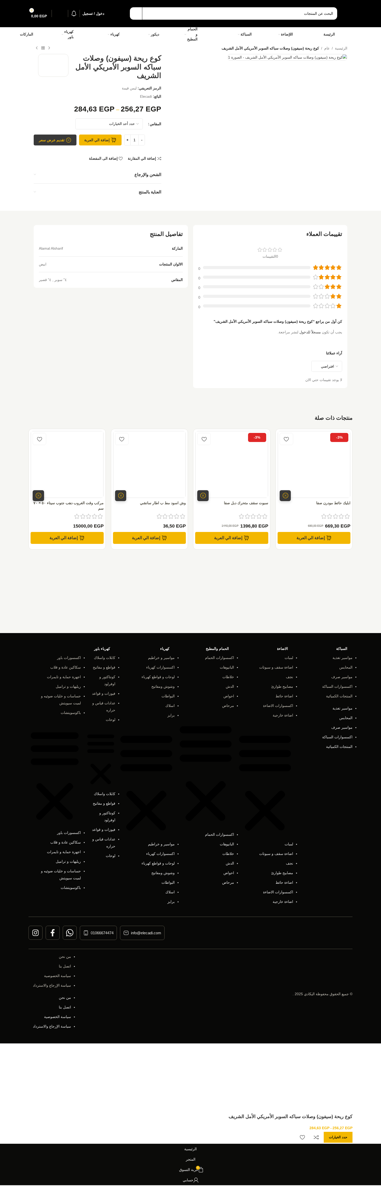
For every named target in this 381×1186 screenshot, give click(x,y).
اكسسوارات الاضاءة (278, 706)
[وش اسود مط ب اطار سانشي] (149, 464)
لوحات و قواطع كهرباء (158, 677)
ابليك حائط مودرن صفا (333, 503)
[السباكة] (259, 34)
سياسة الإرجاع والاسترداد (52, 985)
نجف (289, 677)
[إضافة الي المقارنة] (316, 1137)
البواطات (168, 696)
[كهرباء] (126, 34)
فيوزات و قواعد (103, 693)
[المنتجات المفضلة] (60, 13)
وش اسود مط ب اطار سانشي (163, 503)
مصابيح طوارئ (282, 686)
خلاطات (228, 677)
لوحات (110, 720)
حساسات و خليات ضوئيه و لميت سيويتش (61, 699)
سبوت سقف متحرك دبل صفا (246, 503)
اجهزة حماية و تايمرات (64, 677)
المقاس (155, 124)
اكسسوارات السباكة (337, 686)
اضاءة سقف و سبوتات (276, 667)
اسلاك (170, 706)
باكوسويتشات (71, 713)
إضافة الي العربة (97, 140)
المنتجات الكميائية (339, 696)
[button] (314, 538)
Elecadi (146, 96)
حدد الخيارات (338, 1137)
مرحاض (228, 706)
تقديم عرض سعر (52, 140)
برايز (171, 715)
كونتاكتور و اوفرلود (107, 680)
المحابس (345, 667)
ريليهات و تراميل (68, 686)
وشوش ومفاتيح (163, 686)
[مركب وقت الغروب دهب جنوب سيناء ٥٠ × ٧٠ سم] (67, 464)
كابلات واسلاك (104, 658)
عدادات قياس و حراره (103, 706)
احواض (228, 696)
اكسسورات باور (69, 658)
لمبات (289, 658)
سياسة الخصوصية (57, 976)
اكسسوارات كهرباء (160, 667)
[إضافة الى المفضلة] (286, 439)
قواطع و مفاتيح (104, 667)
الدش (230, 686)
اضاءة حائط (284, 696)
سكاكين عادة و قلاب (65, 667)
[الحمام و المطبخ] (211, 34)
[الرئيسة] (341, 34)
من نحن (65, 957)
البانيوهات (227, 667)
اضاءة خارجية (283, 715)
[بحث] (136, 13)
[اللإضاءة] (301, 34)
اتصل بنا (65, 966)
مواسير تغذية (342, 658)
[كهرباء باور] (84, 34)
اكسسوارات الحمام (219, 658)
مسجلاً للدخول (310, 332)
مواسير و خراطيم (161, 658)
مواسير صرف (341, 677)
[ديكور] (165, 34)
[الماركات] (40, 34)
